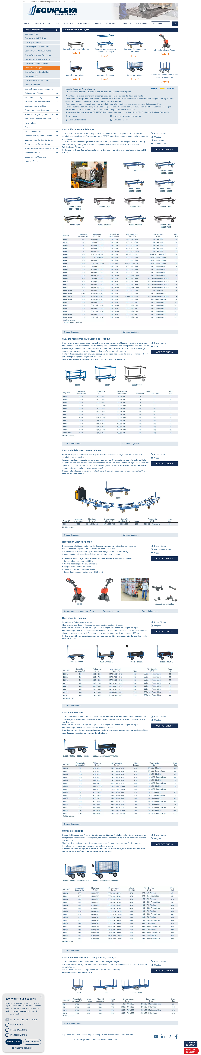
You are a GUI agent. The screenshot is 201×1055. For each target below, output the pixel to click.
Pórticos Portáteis (32, 153)
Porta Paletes (30, 123)
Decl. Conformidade (77, 120)
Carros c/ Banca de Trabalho (37, 59)
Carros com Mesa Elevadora (37, 80)
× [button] (41, 997)
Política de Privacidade (110, 1035)
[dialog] (23, 1023)
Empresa (39, 24)
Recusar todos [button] (32, 1042)
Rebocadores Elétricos (34, 93)
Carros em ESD (31, 76)
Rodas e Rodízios (32, 85)
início (27, 24)
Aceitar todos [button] (14, 1042)
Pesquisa (86, 1035)
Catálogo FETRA (120, 120)
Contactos (126, 24)
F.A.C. (61, 1035)
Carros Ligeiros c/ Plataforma (37, 46)
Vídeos (98, 24)
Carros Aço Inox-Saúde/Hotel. (37, 72)
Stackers (28, 127)
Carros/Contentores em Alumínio (39, 89)
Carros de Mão (31, 34)
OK (175, 24)
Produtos (33, 2)
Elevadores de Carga (34, 97)
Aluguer (68, 24)
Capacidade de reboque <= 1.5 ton (79, 611)
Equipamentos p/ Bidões (35, 106)
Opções (157, 137)
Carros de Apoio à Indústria (36, 63)
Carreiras (141, 24)
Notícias (110, 24)
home (25, 2)
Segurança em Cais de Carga (37, 144)
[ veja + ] (76, 53)
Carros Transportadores (49, 2)
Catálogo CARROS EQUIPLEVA (127, 116)
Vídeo (156, 553)
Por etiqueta (127, 1035)
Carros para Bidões (33, 42)
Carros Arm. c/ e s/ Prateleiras (38, 55)
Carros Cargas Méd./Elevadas (38, 51)
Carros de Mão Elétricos (35, 38)
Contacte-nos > (164, 150)
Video (156, 346)
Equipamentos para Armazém (37, 102)
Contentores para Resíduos (37, 110)
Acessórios (159, 140)
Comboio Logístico (131, 332)
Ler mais (16, 1014)
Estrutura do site (73, 1035)
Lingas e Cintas (31, 161)
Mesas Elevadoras (33, 131)
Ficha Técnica (160, 133)
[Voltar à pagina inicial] (52, 9)
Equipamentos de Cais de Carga (39, 140)
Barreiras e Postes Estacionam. (38, 119)
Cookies (95, 1035)
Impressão (73, 116)
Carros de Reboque (68, 2)
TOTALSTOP (160, 144)
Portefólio (84, 24)
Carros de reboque (72, 332)
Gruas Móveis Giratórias (35, 157)
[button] (23, 1048)
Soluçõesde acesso (191, 1051)
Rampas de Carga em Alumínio (38, 136)
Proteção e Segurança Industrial (39, 114)
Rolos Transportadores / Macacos (39, 148)
